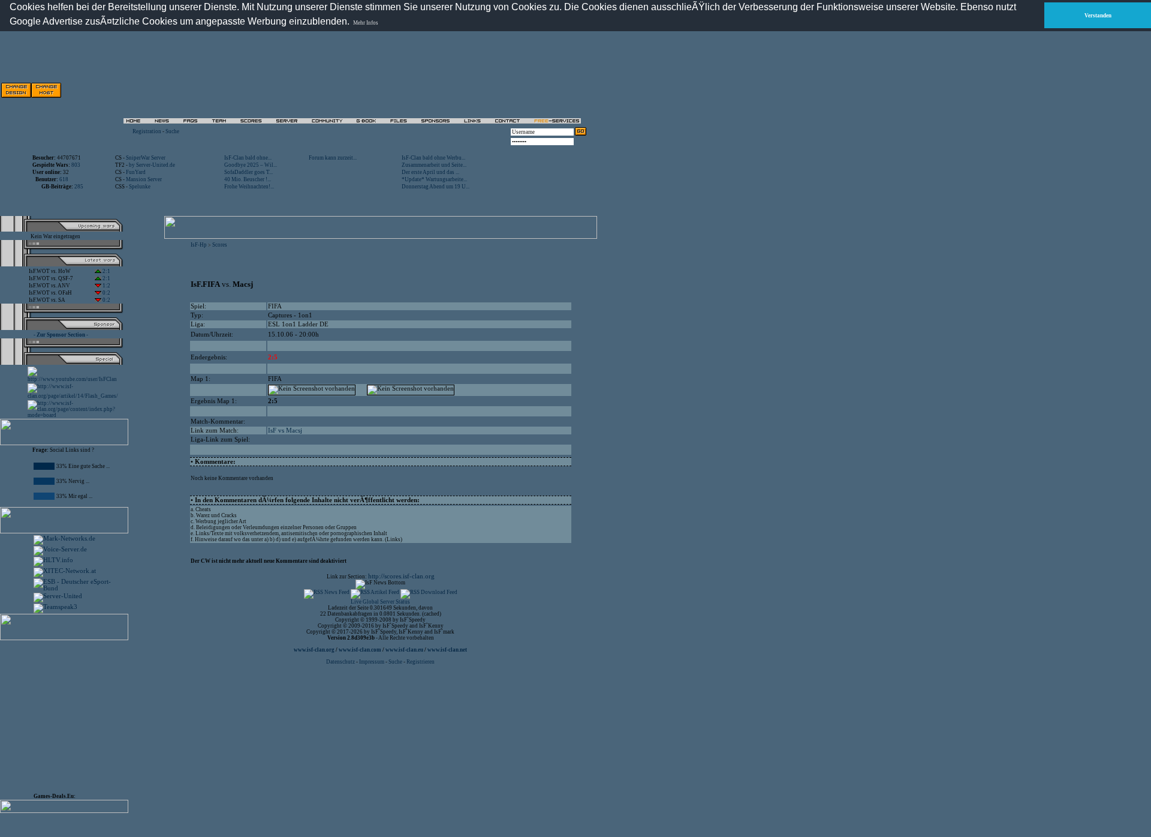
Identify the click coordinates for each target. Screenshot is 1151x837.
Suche (172, 131)
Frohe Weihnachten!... (249, 187)
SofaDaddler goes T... (248, 172)
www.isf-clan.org (314, 650)
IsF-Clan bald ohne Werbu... (433, 158)
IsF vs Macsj (285, 430)
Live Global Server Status (380, 602)
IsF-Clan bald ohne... (248, 158)
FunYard (136, 172)
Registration (146, 131)
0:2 (105, 293)
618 (63, 179)
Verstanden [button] (1097, 16)
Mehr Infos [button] (365, 23)
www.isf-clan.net (447, 650)
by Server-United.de (152, 165)
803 (75, 165)
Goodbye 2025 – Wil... (250, 165)
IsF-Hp (199, 245)
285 (78, 187)
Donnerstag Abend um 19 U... (435, 187)
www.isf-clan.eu (404, 650)
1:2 (105, 286)
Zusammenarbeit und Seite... (434, 165)
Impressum (371, 662)
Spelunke (139, 187)
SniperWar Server (145, 158)
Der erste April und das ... (430, 172)
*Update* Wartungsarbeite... (434, 179)
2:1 (105, 271)
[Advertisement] (450, 90)
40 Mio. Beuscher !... (247, 179)
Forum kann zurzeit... (333, 158)
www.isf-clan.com (360, 650)
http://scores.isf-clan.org (401, 576)
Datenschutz (341, 662)
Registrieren (420, 662)
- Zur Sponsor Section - (61, 335)
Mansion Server (144, 179)
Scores (219, 245)
